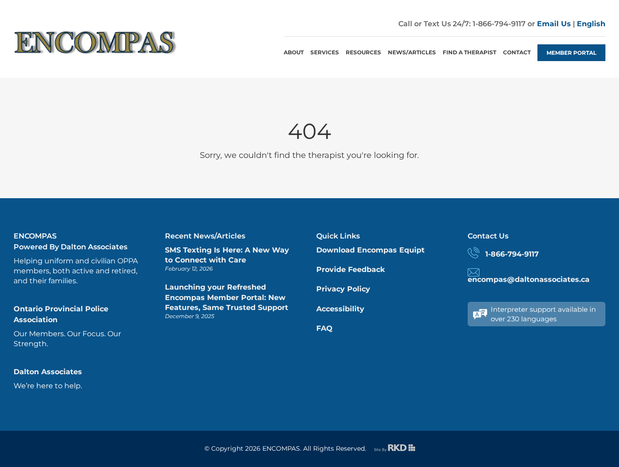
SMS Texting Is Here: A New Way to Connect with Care (227, 255)
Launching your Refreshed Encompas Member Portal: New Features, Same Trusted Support (226, 297)
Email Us (554, 23)
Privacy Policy (343, 289)
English (591, 23)
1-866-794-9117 (512, 254)
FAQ (324, 328)
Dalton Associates (48, 371)
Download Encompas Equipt (370, 250)
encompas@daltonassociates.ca (529, 279)
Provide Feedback (350, 269)
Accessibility (340, 309)
